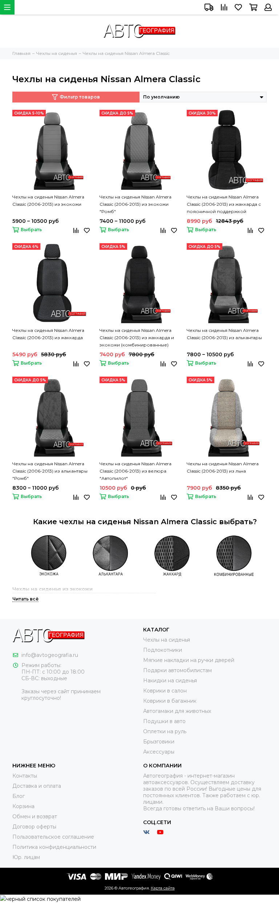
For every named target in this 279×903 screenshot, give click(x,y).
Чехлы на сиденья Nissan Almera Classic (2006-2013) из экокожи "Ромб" (135, 204)
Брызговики (158, 741)
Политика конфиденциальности (54, 847)
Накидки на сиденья (170, 680)
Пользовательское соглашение (53, 837)
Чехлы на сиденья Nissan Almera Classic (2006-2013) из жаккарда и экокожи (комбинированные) (137, 338)
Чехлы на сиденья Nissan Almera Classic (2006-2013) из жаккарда (48, 334)
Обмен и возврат (34, 816)
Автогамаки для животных (177, 711)
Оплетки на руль (164, 731)
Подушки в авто (164, 721)
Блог (18, 796)
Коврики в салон (165, 690)
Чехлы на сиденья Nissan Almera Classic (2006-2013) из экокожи (48, 200)
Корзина (23, 806)
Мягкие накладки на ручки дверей (188, 660)
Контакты (24, 775)
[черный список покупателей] (40, 898)
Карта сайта (163, 888)
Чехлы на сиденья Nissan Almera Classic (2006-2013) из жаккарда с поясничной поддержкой (224, 204)
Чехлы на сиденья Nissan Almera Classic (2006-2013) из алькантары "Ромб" (50, 471)
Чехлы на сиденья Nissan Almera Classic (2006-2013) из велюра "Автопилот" (135, 471)
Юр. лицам (26, 857)
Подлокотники (162, 650)
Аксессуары (158, 752)
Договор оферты (34, 826)
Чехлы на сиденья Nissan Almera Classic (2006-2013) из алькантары (224, 334)
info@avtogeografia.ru (49, 655)
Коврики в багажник (170, 701)
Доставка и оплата (36, 786)
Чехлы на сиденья (166, 640)
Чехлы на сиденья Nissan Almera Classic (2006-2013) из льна (223, 467)
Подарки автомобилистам (177, 670)
